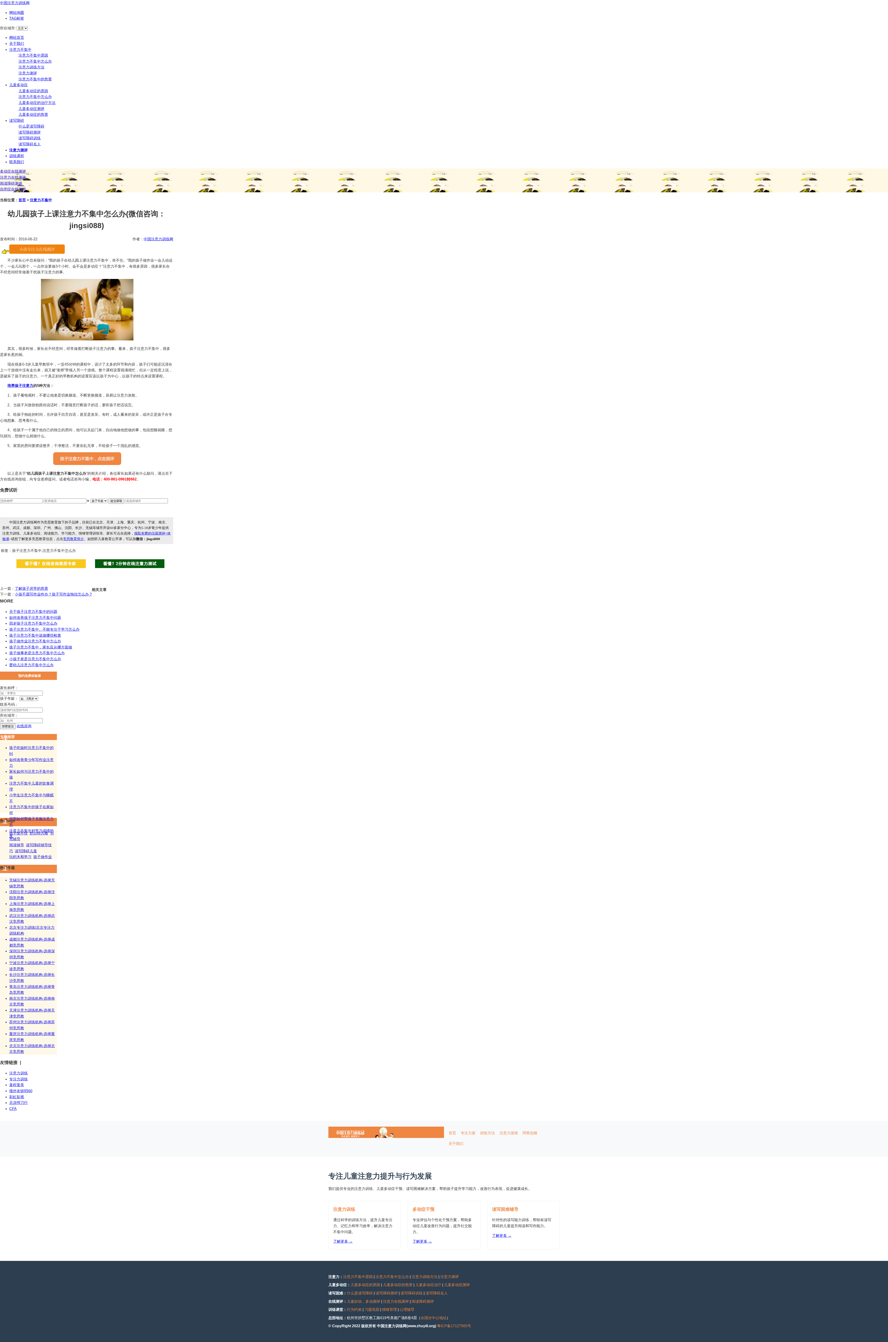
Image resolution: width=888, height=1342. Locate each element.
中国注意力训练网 (15, 3)
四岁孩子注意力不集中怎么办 (33, 623)
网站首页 (16, 38)
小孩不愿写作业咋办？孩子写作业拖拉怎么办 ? (53, 594)
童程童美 (16, 1085)
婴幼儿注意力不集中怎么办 (31, 665)
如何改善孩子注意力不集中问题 (35, 618)
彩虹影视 (16, 1097)
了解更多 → (343, 1241)
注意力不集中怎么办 (35, 61)
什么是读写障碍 (31, 126)
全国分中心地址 (434, 1318)
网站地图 (16, 13)
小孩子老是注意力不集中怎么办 (35, 659)
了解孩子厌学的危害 (31, 588)
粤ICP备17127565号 (454, 1326)
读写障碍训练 (29, 138)
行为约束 (354, 1309)
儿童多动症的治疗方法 (37, 103)
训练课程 (16, 156)
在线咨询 (24, 726)
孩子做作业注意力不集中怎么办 (35, 641)
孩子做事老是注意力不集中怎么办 (37, 653)
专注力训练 (18, 1079)
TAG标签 (16, 18)
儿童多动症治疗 (428, 1285)
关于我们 (16, 44)
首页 (22, 200)
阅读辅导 (16, 845)
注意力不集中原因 (33, 55)
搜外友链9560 (20, 1091)
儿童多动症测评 (31, 109)
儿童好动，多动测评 (363, 1301)
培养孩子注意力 (20, 386)
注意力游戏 (509, 1133)
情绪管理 (389, 1309)
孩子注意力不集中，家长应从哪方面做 (40, 647)
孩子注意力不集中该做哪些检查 (35, 635)
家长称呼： (9, 688)
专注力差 (468, 1133)
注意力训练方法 (31, 67)
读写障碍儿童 (26, 851)
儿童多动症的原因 (33, 91)
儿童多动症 (18, 85)
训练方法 (487, 1133)
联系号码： (9, 704)
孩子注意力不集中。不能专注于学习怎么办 (44, 629)
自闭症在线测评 (13, 189)
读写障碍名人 (29, 144)
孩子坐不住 (18, 833)
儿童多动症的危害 (33, 114)
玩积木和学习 (20, 857)
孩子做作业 (42, 857)
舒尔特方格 (39, 833)
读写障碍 (16, 120)
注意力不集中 (20, 50)
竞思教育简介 (73, 539)
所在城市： (9, 715)
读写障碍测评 (29, 132)
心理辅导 (407, 1309)
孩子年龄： (9, 698)
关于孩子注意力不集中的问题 (33, 612)
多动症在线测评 (13, 171)
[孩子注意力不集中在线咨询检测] (37, 252)
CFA (13, 1109)
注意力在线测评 (13, 177)
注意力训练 (18, 1073)
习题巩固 (371, 1309)
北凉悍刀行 (18, 1103)
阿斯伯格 (530, 1133)
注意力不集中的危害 (35, 79)
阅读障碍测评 (11, 183)
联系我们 (16, 162)
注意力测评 (27, 73)
